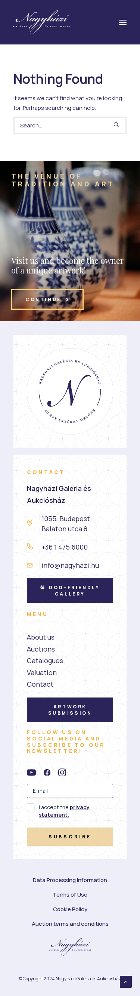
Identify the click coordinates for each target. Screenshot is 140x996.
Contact (40, 684)
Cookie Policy (70, 909)
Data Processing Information (70, 880)
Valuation (42, 672)
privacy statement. (64, 811)
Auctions (41, 648)
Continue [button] (43, 299)
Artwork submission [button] (70, 709)
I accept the (64, 811)
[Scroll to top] (126, 981)
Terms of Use (70, 894)
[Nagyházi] (42, 22)
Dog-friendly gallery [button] (75, 590)
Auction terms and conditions (70, 924)
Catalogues (45, 660)
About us (41, 636)
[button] (116, 124)
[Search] (70, 125)
